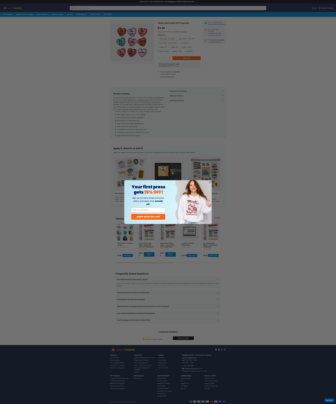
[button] (329, 400)
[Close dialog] (210, 182)
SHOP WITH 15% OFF (148, 216)
